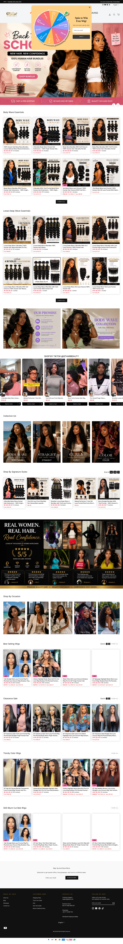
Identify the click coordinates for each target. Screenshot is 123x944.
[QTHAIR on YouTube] (96, 908)
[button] (8, 151)
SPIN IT (81, 36)
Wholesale (6, 903)
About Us (5, 897)
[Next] (118, 105)
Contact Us (6, 905)
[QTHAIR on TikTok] (103, 908)
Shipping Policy (37, 897)
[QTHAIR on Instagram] (93, 908)
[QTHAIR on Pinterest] (99, 908)
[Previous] (113, 105)
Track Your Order (37, 900)
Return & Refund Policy (39, 908)
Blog (4, 900)
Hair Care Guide (37, 905)
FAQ (34, 903)
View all (61, 201)
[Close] (90, 7)
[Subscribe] (113, 903)
